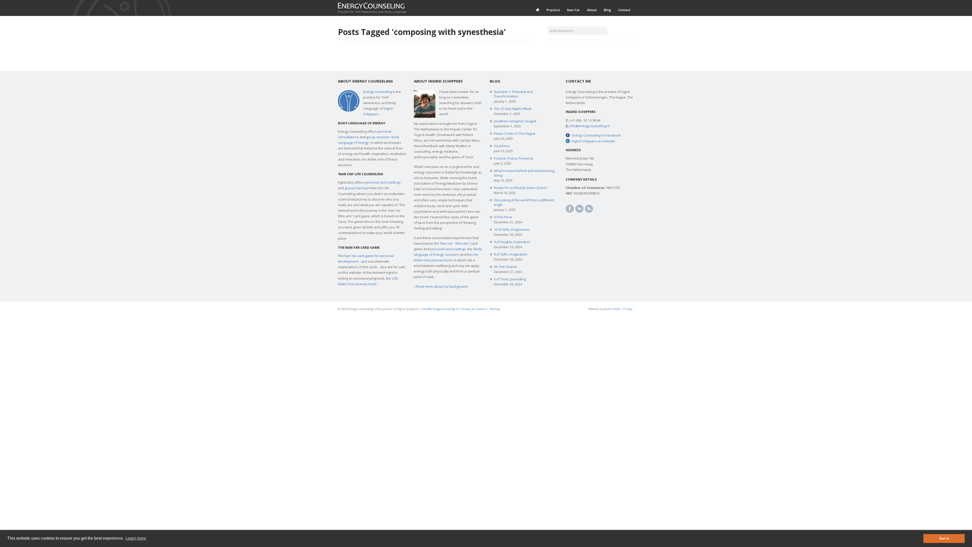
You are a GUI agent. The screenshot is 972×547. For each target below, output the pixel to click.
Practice (553, 10)
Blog (607, 10)
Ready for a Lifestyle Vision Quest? (520, 187)
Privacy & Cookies (473, 309)
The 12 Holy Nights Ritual (512, 108)
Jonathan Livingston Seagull (515, 121)
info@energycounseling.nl (589, 126)
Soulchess (502, 146)
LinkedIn (579, 209)
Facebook (570, 209)
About (592, 10)
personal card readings (383, 182)
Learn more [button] (136, 538)
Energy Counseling (377, 91)
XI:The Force (503, 217)
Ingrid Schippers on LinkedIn (593, 141)
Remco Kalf (612, 309)
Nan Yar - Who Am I (454, 243)
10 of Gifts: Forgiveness (512, 229)
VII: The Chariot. (505, 266)
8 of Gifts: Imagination (510, 254)
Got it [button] (944, 538)
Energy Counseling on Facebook (596, 135)
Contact (624, 10)
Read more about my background (442, 286)
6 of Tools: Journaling (510, 279)
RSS (589, 209)
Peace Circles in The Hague (514, 133)
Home (537, 10)
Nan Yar (573, 10)
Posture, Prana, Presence (513, 158)
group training (355, 188)
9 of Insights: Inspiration (512, 242)
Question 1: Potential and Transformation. (513, 94)
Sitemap (494, 309)
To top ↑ (628, 309)
